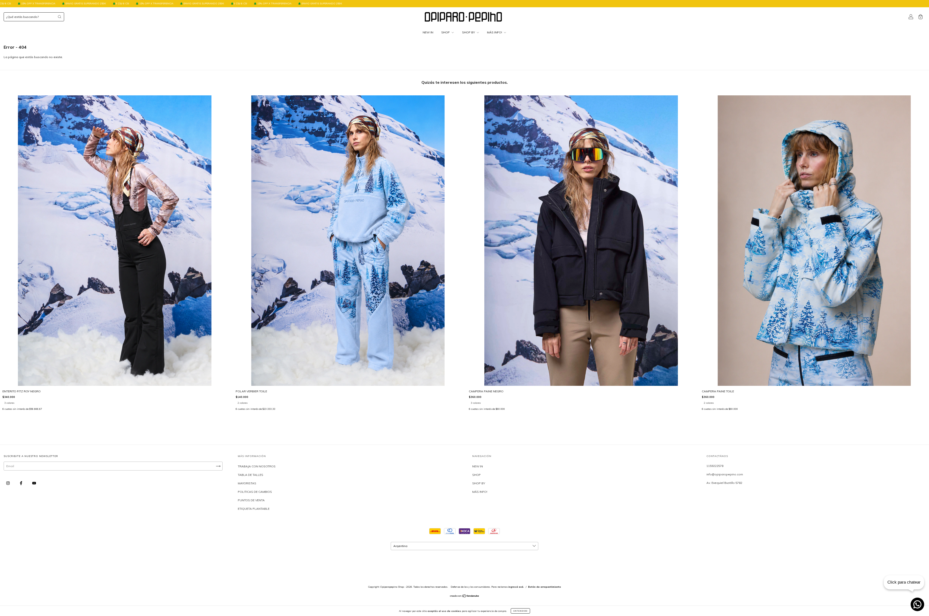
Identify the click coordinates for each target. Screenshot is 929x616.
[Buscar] (59, 17)
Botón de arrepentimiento (544, 586)
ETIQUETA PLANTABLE (254, 508)
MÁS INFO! (495, 32)
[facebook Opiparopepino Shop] (21, 483)
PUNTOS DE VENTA (251, 500)
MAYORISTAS (247, 483)
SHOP (445, 32)
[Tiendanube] (465, 596)
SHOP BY (469, 32)
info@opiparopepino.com (724, 474)
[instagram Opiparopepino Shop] (8, 483)
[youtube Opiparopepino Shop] (34, 483)
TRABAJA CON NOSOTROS (257, 466)
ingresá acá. (516, 586)
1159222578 (714, 466)
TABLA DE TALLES (250, 475)
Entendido (520, 611)
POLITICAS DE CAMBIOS (255, 492)
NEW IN (428, 32)
